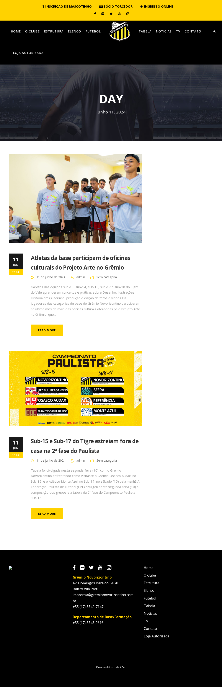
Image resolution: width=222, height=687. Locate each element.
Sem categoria (106, 277)
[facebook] (95, 13)
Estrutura (54, 31)
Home (16, 31)
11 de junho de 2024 (50, 277)
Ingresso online (158, 6)
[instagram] (127, 13)
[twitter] (111, 13)
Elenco (74, 31)
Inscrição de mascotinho (68, 6)
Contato (193, 31)
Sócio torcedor (117, 6)
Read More (47, 330)
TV (178, 31)
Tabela (145, 31)
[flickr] (102, 13)
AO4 (122, 667)
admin (80, 277)
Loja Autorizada (28, 53)
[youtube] (119, 13)
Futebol (93, 31)
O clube (32, 31)
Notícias (164, 31)
